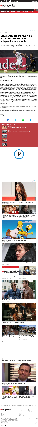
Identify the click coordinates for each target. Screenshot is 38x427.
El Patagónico (2, 30)
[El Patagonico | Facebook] (4, 1)
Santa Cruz (30, 9)
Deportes (24, 9)
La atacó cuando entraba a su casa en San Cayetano (17, 127)
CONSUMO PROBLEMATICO (12, 405)
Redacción (21, 411)
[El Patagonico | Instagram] (6, 1)
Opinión (2, 415)
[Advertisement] (19, 21)
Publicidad (29, 410)
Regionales (7, 9)
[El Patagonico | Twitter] (2, 1)
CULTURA (26, 11)
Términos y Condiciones (22, 415)
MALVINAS (31, 11)
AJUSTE (22, 11)
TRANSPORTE (9, 130)
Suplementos (30, 409)
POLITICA (18, 11)
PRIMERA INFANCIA (31, 405)
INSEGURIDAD (13, 11)
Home (2, 9)
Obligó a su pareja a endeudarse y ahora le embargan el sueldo (18, 139)
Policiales (12, 9)
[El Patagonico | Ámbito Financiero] (15, 1)
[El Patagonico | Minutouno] (10, 1)
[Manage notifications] (35, 422)
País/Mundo (18, 9)
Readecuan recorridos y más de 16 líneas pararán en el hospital (19, 131)
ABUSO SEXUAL (10, 126)
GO (35, 405)
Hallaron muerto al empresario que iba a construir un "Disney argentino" (20, 144)
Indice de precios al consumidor (22, 405)
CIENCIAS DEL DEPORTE (4, 405)
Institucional (30, 411)
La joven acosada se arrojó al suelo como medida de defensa (18, 135)
